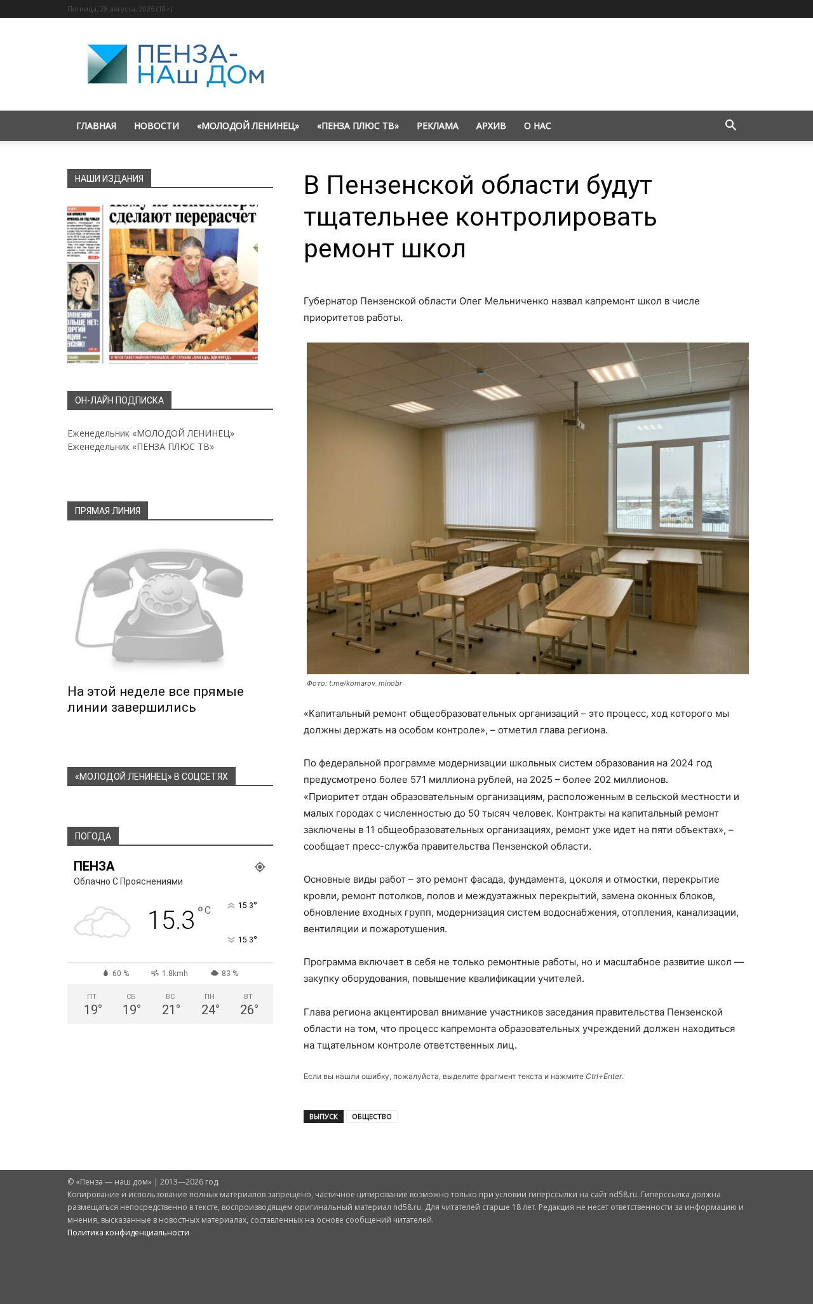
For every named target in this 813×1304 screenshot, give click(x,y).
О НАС (537, 125)
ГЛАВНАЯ (96, 125)
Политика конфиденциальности (128, 1232)
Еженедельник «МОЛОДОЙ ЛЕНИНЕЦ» (150, 433)
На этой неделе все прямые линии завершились (155, 699)
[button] (730, 127)
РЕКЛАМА (438, 125)
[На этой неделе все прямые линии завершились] (170, 606)
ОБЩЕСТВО (372, 1116)
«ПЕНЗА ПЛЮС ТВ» (358, 125)
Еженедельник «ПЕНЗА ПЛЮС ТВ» (140, 446)
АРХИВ (491, 125)
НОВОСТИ (156, 125)
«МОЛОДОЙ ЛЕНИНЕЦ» (248, 125)
